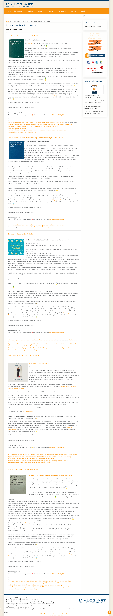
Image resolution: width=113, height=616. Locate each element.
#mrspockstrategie (34, 363)
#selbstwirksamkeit (30, 457)
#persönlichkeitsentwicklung (30, 461)
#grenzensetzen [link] (30, 130)
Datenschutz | (53, 615)
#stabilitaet (20, 455)
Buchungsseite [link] (29, 523)
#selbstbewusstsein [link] (47, 581)
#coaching (42, 461)
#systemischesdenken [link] (68, 348)
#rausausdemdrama (72, 455)
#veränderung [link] (38, 122)
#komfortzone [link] (51, 130)
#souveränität (40, 455)
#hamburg (21, 457)
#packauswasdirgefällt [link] (28, 344)
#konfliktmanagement (30, 463)
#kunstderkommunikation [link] (15, 132)
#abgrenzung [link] (58, 581)
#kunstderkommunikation (15, 463)
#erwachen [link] (50, 348)
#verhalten (16, 225)
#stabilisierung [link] (31, 124)
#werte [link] (52, 344)
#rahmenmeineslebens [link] (42, 344)
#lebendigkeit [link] (52, 340)
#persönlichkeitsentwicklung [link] (16, 350)
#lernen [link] (10, 122)
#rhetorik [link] (33, 132)
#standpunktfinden (29, 455)
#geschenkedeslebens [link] (14, 344)
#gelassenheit (44, 363)
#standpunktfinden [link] (44, 476)
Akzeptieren (4, 612)
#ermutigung (22, 459)
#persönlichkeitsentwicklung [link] (16, 130)
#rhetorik (47, 455)
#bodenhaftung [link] (73, 340)
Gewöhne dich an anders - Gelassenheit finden (23, 355)
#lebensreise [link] (12, 124)
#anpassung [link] (12, 126)
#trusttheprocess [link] (59, 122)
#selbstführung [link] (42, 348)
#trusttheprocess (59, 225)
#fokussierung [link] (12, 340)
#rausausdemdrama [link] (66, 476)
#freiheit (39, 457)
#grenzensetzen (13, 457)
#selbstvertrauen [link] (19, 346)
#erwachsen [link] (58, 348)
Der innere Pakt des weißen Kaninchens (21, 234)
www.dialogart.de (28, 411)
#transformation (13, 459)
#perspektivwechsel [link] (14, 342)
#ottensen (60, 461)
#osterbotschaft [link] (35, 340)
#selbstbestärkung (31, 459)
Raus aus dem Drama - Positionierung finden (23, 470)
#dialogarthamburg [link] (31, 350)
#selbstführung (42, 459)
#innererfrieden (46, 457)
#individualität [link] (47, 126)
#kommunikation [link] (61, 130)
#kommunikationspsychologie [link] (17, 128)
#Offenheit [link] (31, 43)
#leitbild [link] (56, 344)
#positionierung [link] (33, 476)
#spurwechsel (30, 225)
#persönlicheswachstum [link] (35, 126)
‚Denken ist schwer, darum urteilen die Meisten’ (24, 36)
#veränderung (38, 225)
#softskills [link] (27, 132)
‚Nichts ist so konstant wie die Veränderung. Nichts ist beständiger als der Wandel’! (35, 138)
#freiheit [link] (73, 344)
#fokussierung (12, 455)
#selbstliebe (51, 459)
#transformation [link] (13, 348)
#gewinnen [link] (55, 126)
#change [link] (22, 122)
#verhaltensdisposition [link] (43, 124)
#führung (66, 461)
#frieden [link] (10, 346)
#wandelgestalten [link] (48, 122)
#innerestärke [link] (21, 340)
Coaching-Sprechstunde (57, 95)
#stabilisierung (44, 227)
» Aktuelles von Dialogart (94, 38)
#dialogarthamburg (51, 461)
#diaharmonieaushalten (44, 463)
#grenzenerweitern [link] (41, 130)
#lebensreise (24, 227)
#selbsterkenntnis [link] (21, 124)
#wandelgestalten (48, 225)
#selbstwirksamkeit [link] (69, 124)
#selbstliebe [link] (44, 340)
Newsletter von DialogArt (56, 115)
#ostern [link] (28, 340)
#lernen (10, 225)
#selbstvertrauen (57, 457)
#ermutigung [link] (22, 348)
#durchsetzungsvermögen (58, 455)
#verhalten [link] (16, 122)
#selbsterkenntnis (34, 227)
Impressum (61, 615)
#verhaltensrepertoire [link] (57, 124)
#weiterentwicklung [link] (22, 126)
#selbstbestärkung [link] (31, 348)
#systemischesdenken (14, 461)
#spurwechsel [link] (30, 122)
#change (22, 225)
